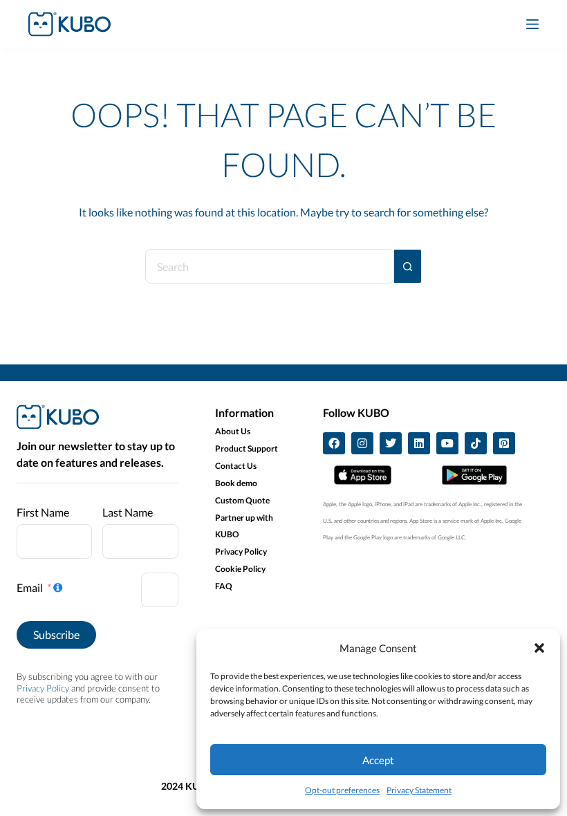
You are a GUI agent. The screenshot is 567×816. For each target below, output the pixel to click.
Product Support (246, 448)
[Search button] (408, 266)
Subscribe (56, 634)
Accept (378, 760)
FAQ (223, 586)
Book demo (236, 483)
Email (30, 587)
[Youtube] (447, 443)
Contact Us (236, 466)
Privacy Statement (419, 790)
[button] (539, 648)
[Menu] (532, 24)
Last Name (127, 512)
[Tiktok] (476, 443)
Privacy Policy (43, 688)
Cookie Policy (240, 569)
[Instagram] (362, 443)
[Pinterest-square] (504, 443)
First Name (43, 512)
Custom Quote (242, 500)
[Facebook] (334, 443)
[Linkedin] (419, 443)
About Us (232, 431)
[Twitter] (391, 443)
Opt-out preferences (342, 790)
